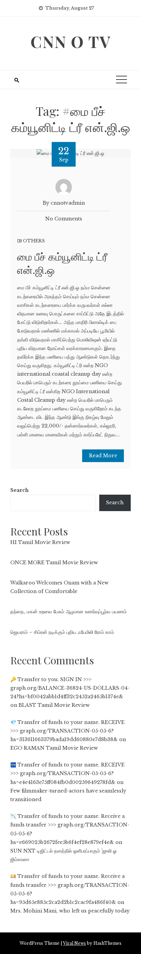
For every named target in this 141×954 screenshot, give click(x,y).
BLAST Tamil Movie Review (54, 705)
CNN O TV (70, 41)
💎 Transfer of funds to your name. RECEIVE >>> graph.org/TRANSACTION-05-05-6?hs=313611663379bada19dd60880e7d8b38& (67, 730)
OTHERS (34, 241)
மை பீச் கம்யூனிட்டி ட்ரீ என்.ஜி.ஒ (62, 263)
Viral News (74, 943)
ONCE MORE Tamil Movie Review (54, 562)
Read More (103, 455)
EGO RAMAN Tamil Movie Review (54, 748)
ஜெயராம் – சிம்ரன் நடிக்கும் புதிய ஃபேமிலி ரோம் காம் (62, 632)
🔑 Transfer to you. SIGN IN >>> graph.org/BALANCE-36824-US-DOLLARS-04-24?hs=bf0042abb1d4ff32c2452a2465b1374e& (70, 688)
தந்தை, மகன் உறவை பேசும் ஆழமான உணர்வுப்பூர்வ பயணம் (68, 611)
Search (19, 490)
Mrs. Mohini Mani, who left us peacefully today (70, 911)
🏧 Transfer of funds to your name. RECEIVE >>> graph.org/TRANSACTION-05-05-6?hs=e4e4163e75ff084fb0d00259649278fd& (67, 773)
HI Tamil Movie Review (40, 542)
